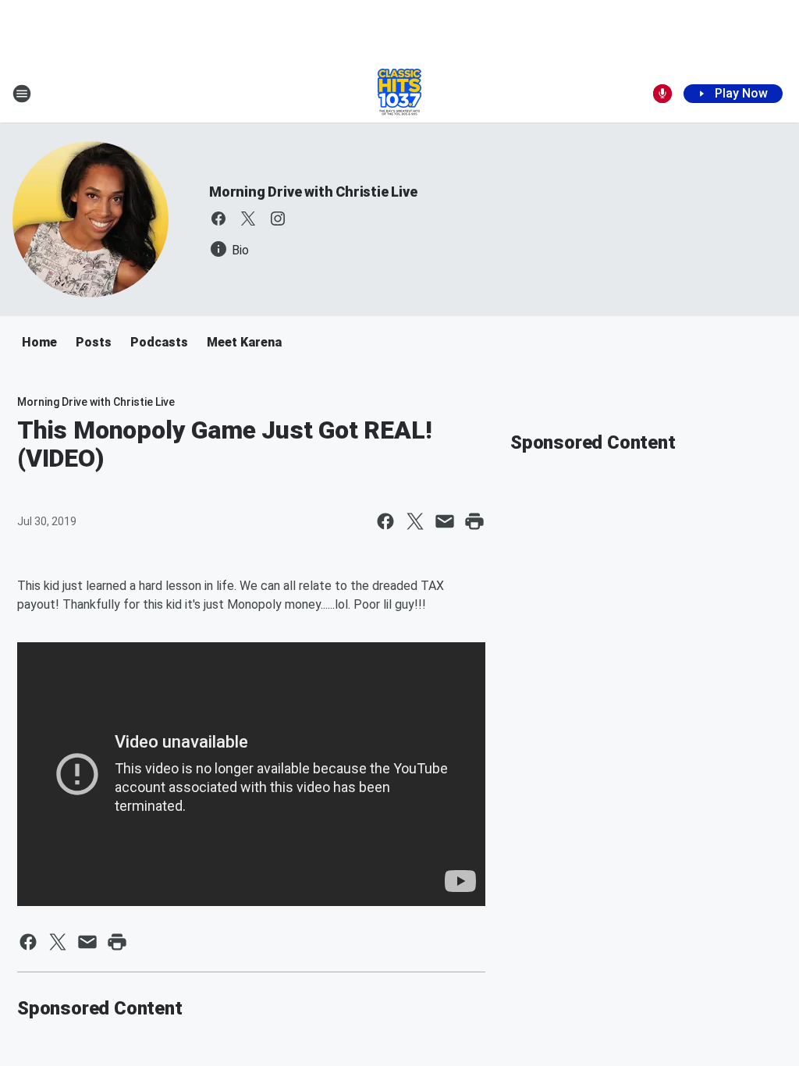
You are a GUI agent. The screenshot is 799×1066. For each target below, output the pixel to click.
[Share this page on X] (415, 521)
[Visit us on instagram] (277, 218)
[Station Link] (399, 94)
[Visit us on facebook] (218, 218)
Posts (94, 342)
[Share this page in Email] (445, 521)
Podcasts (159, 342)
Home (39, 342)
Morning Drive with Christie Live (313, 191)
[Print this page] (474, 521)
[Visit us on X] (248, 218)
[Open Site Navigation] (21, 93)
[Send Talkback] (662, 93)
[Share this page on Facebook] (385, 521)
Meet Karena (244, 342)
